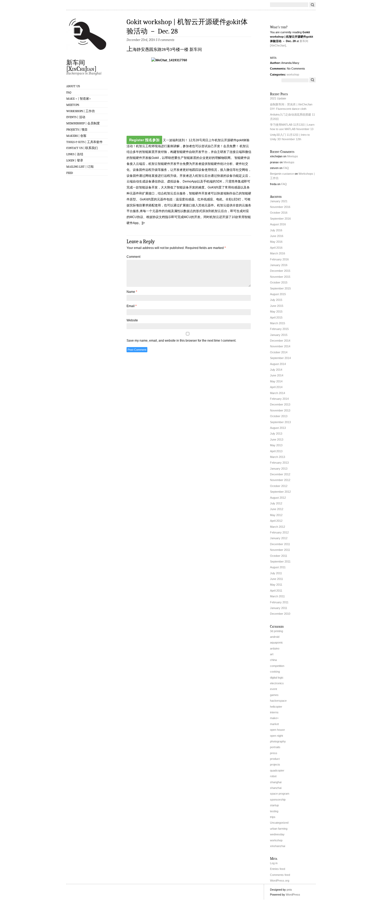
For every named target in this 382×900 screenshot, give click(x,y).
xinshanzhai (277, 846)
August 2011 (278, 567)
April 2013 (276, 451)
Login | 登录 (74, 160)
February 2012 (279, 532)
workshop (293, 74)
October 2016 (278, 212)
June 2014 (276, 375)
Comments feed (280, 874)
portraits (275, 747)
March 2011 (277, 596)
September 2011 (280, 561)
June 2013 (276, 439)
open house (277, 729)
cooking (275, 671)
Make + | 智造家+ (78, 98)
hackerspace (278, 700)
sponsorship (278, 799)
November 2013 (280, 410)
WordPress (293, 894)
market (274, 724)
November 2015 (280, 276)
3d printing (276, 631)
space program (279, 793)
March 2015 (277, 323)
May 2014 (276, 381)
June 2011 (276, 578)
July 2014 (276, 369)
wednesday (277, 834)
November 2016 (280, 206)
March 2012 (277, 526)
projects (275, 764)
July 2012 (276, 503)
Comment (133, 257)
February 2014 (279, 398)
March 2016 (277, 253)
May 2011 (276, 584)
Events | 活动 (75, 117)
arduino (274, 648)
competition (277, 665)
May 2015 (276, 311)
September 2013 (280, 422)
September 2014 (280, 358)
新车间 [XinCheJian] (81, 65)
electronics (277, 683)
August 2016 (278, 224)
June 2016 (276, 236)
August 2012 (278, 497)
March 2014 (277, 393)
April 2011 (276, 590)
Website (132, 320)
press (273, 753)
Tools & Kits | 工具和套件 (84, 142)
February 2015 (279, 328)
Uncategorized (279, 822)
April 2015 (276, 317)
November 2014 (280, 346)
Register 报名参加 (144, 140)
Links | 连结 (74, 154)
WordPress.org (279, 880)
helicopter (276, 706)
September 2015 (280, 288)
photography (278, 741)
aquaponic (276, 642)
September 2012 (280, 491)
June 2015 (276, 305)
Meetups (72, 105)
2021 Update (278, 98)
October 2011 (278, 555)
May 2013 (276, 445)
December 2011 (280, 544)
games (274, 694)
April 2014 (276, 387)
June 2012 (276, 509)
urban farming (278, 828)
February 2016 (279, 259)
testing (274, 811)
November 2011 (280, 549)
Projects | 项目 (77, 129)
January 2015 (278, 334)
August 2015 (278, 294)
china (273, 659)
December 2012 (280, 474)
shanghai (275, 782)
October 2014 (278, 352)
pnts (289, 889)
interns (274, 712)
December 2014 (280, 340)
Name (132, 292)
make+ (274, 718)
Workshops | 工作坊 (80, 111)
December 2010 (280, 613)
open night (276, 735)
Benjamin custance (282, 173)
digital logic (277, 677)
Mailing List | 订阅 (80, 166)
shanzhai (275, 787)
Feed (69, 173)
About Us (73, 86)
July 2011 (276, 573)
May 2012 (276, 515)
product (275, 758)
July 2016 (276, 230)
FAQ (68, 92)
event (273, 689)
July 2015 (276, 299)
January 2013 (278, 468)
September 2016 (280, 218)
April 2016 (276, 247)
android (274, 636)
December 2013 (280, 404)
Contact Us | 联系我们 (82, 148)
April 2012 (276, 520)
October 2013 (278, 416)
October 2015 (278, 282)
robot (273, 776)
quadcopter (277, 770)
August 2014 (278, 364)
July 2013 (276, 433)
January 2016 (278, 265)
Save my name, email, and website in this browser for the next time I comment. (181, 340)
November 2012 (280, 480)
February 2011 (279, 602)
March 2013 (277, 456)
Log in (274, 863)
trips (272, 816)
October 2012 (278, 486)
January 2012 (278, 538)
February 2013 (279, 462)
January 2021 (278, 201)
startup (274, 805)
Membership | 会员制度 (83, 123)
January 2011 (278, 608)
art (271, 654)
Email (132, 306)
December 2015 (280, 270)
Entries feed (277, 868)
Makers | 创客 (76, 136)
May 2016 (276, 241)
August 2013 (278, 427)
